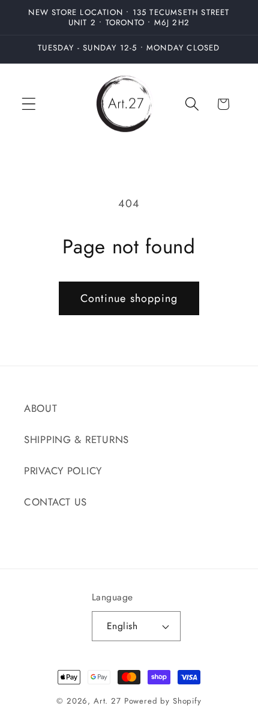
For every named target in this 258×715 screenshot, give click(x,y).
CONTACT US (55, 502)
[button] (29, 104)
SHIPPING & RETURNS (76, 439)
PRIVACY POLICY (63, 470)
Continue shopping (129, 298)
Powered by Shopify (163, 701)
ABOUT (41, 408)
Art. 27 (107, 701)
